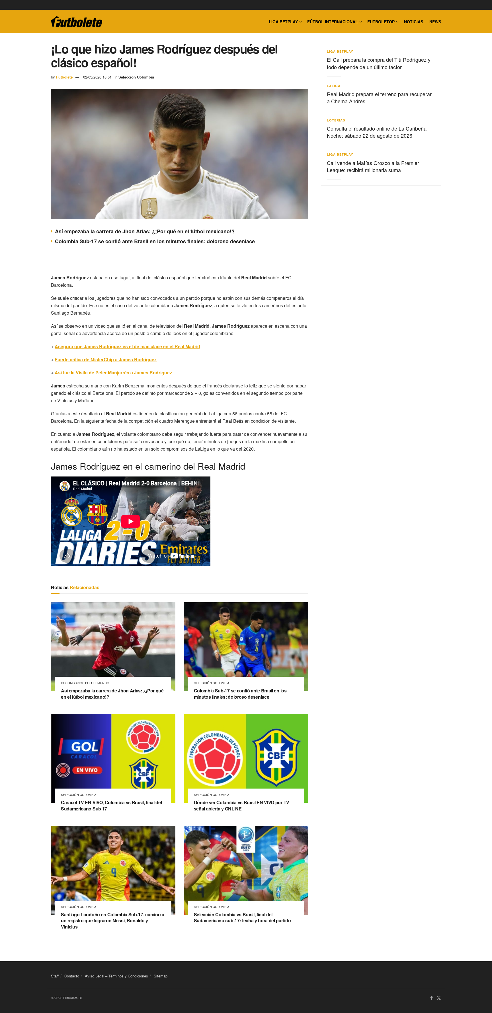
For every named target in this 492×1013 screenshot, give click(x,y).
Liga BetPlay (340, 51)
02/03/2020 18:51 (97, 77)
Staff (55, 976)
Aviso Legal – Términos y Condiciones (116, 976)
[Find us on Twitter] (438, 998)
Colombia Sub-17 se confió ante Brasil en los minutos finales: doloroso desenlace (155, 241)
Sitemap (160, 976)
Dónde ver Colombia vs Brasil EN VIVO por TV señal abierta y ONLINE (241, 805)
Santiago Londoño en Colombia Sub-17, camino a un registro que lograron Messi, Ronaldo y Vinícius (112, 920)
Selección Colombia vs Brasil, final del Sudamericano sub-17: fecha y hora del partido (242, 917)
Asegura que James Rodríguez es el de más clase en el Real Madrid (127, 346)
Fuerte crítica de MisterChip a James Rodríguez (106, 359)
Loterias (336, 120)
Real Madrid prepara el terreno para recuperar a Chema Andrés (379, 97)
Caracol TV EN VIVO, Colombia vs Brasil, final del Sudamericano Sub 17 (111, 805)
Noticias (413, 21)
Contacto (71, 976)
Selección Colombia (136, 77)
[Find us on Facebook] (431, 998)
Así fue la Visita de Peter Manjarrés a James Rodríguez (113, 372)
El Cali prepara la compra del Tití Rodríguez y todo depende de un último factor (378, 63)
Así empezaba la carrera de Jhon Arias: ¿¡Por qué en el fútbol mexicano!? (145, 231)
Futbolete (64, 77)
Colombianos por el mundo (85, 682)
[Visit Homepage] (76, 21)
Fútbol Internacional (332, 21)
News (435, 21)
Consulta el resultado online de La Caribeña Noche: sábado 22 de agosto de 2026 (377, 132)
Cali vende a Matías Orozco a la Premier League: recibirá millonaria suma (373, 166)
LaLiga (334, 86)
